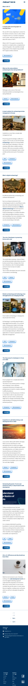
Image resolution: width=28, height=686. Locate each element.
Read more (7, 61)
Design (10, 538)
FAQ (13, 681)
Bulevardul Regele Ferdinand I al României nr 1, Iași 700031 (14, 636)
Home (4, 677)
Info (4, 679)
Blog (13, 676)
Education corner (14, 678)
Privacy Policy (4, 682)
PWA (5, 158)
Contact (5, 676)
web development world (16, 579)
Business (5, 98)
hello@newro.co (7, 631)
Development (12, 158)
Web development (7, 55)
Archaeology (6, 142)
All (4, 538)
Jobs (13, 683)
